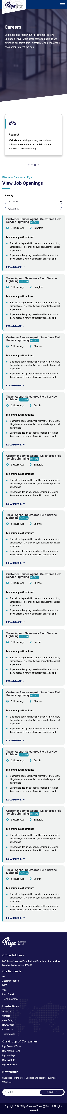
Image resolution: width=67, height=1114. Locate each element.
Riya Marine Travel (11, 1051)
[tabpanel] (33, 134)
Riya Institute (8, 1060)
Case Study (8, 1020)
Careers (6, 1016)
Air (3, 976)
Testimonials (8, 1034)
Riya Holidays (8, 1055)
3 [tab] (35, 164)
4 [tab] (38, 164)
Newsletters (8, 1025)
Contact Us (7, 1029)
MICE (4, 985)
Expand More (14, 267)
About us (6, 1011)
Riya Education (9, 1064)
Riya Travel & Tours (11, 1046)
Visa (4, 990)
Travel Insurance (10, 999)
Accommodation (10, 981)
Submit (51, 1092)
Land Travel (8, 994)
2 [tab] (32, 164)
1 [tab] (28, 164)
